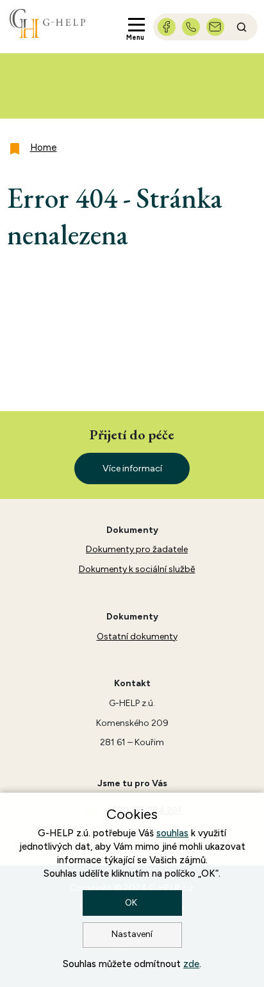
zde (191, 964)
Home (43, 147)
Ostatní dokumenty (137, 636)
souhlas (172, 833)
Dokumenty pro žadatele (137, 549)
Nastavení (132, 934)
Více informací (132, 468)
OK (132, 902)
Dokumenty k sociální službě (137, 569)
